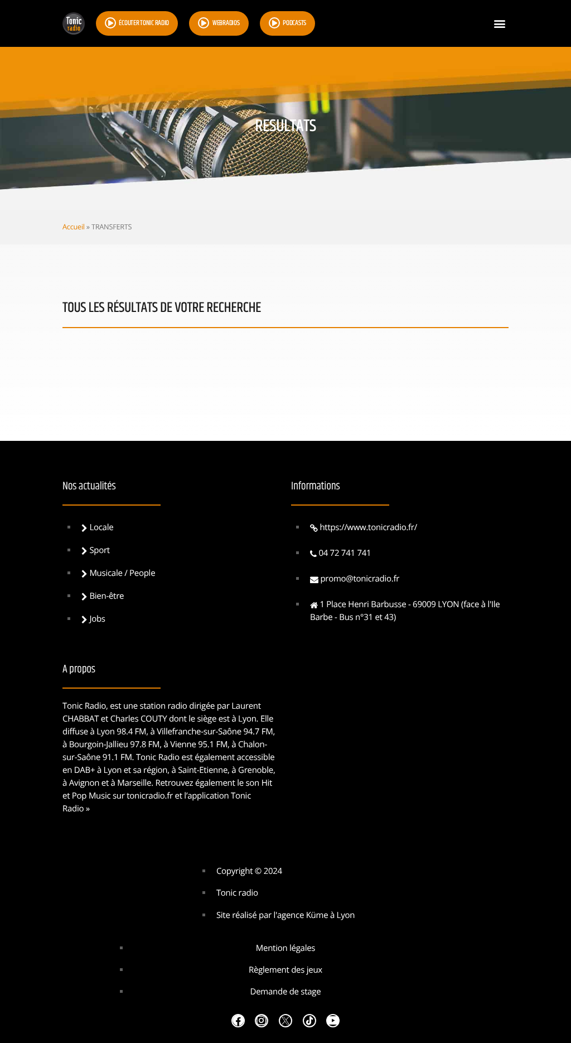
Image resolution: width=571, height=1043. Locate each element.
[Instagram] (261, 1020)
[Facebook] (238, 1020)
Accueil (73, 227)
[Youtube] (333, 1020)
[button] (499, 24)
